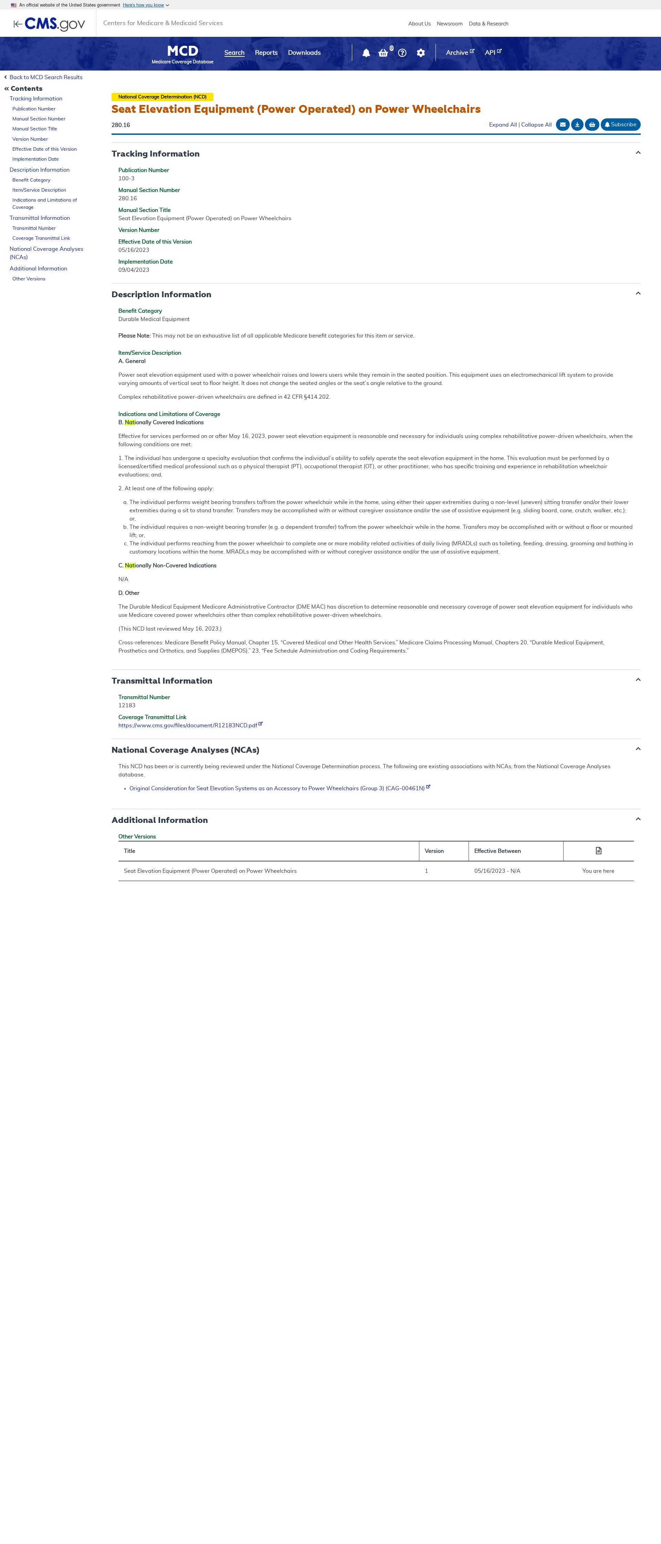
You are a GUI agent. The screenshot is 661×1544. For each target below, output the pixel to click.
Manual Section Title (34, 129)
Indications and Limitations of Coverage (44, 204)
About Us (419, 23)
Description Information (40, 170)
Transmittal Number (34, 228)
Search (234, 53)
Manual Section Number (38, 119)
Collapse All (536, 125)
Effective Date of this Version (44, 149)
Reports (266, 53)
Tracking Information (36, 98)
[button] (367, 54)
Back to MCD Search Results (46, 77)
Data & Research (488, 23)
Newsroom (450, 23)
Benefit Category (31, 180)
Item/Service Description (39, 190)
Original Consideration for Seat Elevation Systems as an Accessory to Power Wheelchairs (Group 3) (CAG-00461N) (277, 788)
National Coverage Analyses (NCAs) (46, 253)
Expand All (503, 125)
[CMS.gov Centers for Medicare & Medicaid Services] (51, 24)
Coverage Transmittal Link (41, 238)
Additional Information (38, 268)
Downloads (304, 53)
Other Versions (28, 279)
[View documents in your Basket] (383, 54)
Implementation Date (35, 159)
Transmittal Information (40, 218)
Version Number (30, 139)
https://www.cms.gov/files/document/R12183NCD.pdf (188, 725)
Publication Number (33, 109)
